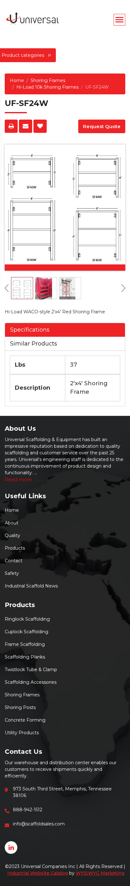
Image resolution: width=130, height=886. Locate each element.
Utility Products (22, 732)
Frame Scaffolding (25, 644)
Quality (12, 535)
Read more (18, 479)
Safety (12, 573)
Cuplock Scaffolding (26, 632)
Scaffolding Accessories (30, 682)
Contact (13, 561)
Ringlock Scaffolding (27, 619)
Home (17, 80)
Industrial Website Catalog (37, 873)
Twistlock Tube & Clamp (31, 669)
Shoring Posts (20, 707)
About (11, 523)
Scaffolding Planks (25, 657)
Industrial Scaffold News (31, 586)
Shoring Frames (48, 80)
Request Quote (102, 126)
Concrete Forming (25, 720)
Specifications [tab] (30, 329)
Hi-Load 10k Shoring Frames (47, 87)
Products (15, 548)
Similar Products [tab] (33, 343)
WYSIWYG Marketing (100, 873)
